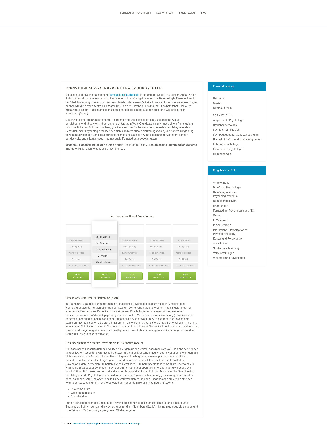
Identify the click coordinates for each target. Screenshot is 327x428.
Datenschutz (122, 423)
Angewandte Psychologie (228, 120)
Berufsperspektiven (224, 200)
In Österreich (220, 220)
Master (217, 103)
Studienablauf (187, 12)
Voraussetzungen (223, 253)
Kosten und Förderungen (228, 238)
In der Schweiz (222, 225)
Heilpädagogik (222, 154)
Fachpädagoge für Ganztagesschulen (236, 134)
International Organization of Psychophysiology (230, 232)
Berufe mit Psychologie (227, 187)
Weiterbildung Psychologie (229, 257)
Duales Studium (222, 108)
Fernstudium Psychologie (135, 12)
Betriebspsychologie (225, 125)
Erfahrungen (220, 205)
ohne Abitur (220, 243)
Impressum (107, 423)
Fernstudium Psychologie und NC (233, 210)
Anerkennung (221, 182)
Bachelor (218, 98)
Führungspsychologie (226, 144)
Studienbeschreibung (226, 248)
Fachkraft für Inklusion (226, 129)
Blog (203, 12)
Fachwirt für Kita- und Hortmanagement (236, 139)
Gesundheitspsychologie (228, 149)
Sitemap (135, 423)
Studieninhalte (165, 12)
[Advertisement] (163, 53)
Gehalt (217, 215)
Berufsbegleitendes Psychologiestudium (225, 194)
